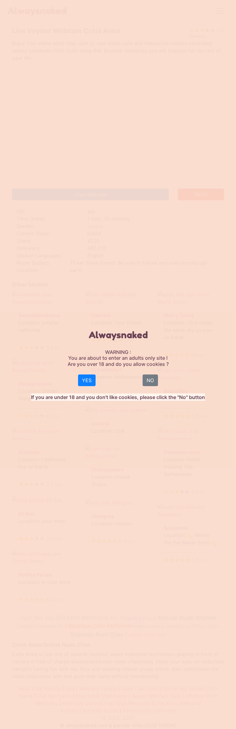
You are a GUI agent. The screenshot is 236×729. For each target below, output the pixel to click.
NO (150, 380)
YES (87, 380)
